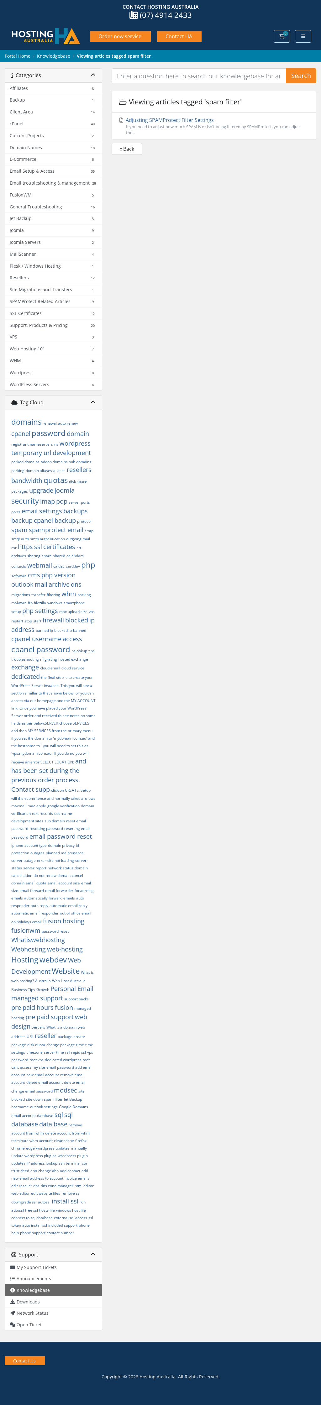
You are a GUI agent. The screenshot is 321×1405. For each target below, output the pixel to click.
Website (66, 971)
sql (59, 1114)
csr (14, 547)
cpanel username (36, 639)
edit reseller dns (25, 1185)
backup (22, 520)
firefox (81, 1140)
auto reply (39, 905)
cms (34, 575)
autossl (44, 1202)
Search (301, 75)
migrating (48, 659)
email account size (64, 883)
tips (91, 650)
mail (41, 584)
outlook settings (44, 1106)
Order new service (119, 36)
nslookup (79, 650)
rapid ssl (78, 1052)
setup (16, 611)
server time (54, 1052)
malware (19, 603)
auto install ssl (34, 1225)
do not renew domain (52, 875)
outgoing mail (78, 539)
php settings (40, 610)
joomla (65, 490)
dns (76, 584)
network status (60, 868)
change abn (48, 1170)
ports (15, 512)
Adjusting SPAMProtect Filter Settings (212, 126)
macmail (18, 806)
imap (47, 501)
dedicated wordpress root (67, 1059)
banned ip (44, 630)
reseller (45, 1035)
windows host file (71, 1210)
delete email (75, 1082)
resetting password (46, 828)
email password (60, 1067)
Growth (42, 989)
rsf (67, 1052)
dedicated (25, 676)
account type (35, 845)
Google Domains (73, 1106)
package (65, 1036)
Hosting (24, 959)
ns (56, 444)
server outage (23, 860)
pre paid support (49, 1017)
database (45, 1115)
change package (60, 1044)
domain (78, 433)
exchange (25, 667)
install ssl (65, 1201)
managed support (37, 998)
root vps (36, 1059)
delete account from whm (67, 1133)
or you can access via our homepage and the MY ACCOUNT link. (53, 700)
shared (59, 555)
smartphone (74, 603)
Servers (38, 1027)
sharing (33, 555)
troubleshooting (25, 659)
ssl (38, 547)
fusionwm (25, 930)
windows (54, 603)
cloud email (50, 668)
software (19, 576)
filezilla (40, 603)
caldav (59, 566)
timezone (34, 1052)
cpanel (20, 433)
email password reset (60, 836)
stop (28, 621)
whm (68, 594)
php (88, 564)
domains (26, 422)
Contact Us (24, 1361)
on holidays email (26, 922)
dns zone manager (57, 1185)
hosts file (47, 1210)
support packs (76, 999)
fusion (64, 1007)
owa (92, 798)
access (72, 639)
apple (41, 806)
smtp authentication (47, 539)
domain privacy (61, 845)
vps (92, 611)
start (37, 621)
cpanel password (40, 649)
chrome (18, 1148)
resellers (79, 469)
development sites (27, 821)
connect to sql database (32, 1217)
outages (37, 853)
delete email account (44, 1082)
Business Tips (23, 989)
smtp (89, 530)
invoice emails (77, 1178)
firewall (53, 620)
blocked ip (63, 630)
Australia (43, 980)
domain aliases (39, 470)
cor (84, 1163)
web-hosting (65, 949)
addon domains (54, 461)
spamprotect (47, 530)
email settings (42, 511)
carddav (73, 566)
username (63, 813)
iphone (17, 845)
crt (78, 547)
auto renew (68, 423)
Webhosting (28, 949)
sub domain (55, 821)
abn (33, 1170)
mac (31, 806)
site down (34, 1099)
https (25, 547)
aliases (59, 470)
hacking (84, 594)
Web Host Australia (69, 980)
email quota (36, 883)
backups (75, 511)
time (80, 1044)
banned (79, 630)
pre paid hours (32, 1007)
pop (61, 501)
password (49, 433)
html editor (84, 1185)
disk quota (36, 1044)
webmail (39, 565)
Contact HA (179, 36)
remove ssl (71, 1193)
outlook (22, 584)
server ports (79, 502)
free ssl (31, 1210)
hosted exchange (73, 659)
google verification (63, 806)
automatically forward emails (49, 898)
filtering (53, 594)
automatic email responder (35, 913)
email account (23, 1115)
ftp (30, 603)
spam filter (53, 1099)
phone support (32, 1232)
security (25, 500)
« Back (126, 148)
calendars (75, 555)
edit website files (45, 1193)
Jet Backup (73, 1099)
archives (18, 555)
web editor (20, 1193)
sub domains (80, 461)
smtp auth (20, 539)
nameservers (41, 444)
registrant (20, 444)
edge (30, 1148)
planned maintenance (65, 853)
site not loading (60, 860)
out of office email (75, 913)
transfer (38, 594)
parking (17, 470)
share (47, 555)
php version (58, 575)
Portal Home (17, 56)
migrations (20, 594)
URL (30, 1036)
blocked (76, 620)
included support (62, 1225)
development (72, 452)
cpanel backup (55, 520)
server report (34, 868)
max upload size (73, 611)
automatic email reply (68, 905)
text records (42, 813)
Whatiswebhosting (38, 940)
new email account (42, 1074)
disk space (78, 481)
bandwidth (26, 480)
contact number (60, 1232)
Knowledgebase (53, 56)
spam (19, 530)
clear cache (64, 1140)
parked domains (25, 461)
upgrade (41, 490)
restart (17, 621)
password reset (55, 931)
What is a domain (61, 1027)
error (41, 860)
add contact (70, 1170)
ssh (62, 1163)
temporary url (31, 452)
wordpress (75, 443)
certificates (59, 547)
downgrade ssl (24, 1202)
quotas (56, 480)
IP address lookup (42, 1163)
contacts (18, 566)
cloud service (72, 668)
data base (53, 1124)
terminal (73, 1163)
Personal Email (71, 988)
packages (19, 491)
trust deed (20, 1170)
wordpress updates (53, 1148)
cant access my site (28, 1067)
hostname (20, 1106)
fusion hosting (63, 921)
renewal (50, 423)
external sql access (70, 1217)
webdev (53, 959)
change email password (32, 1091)
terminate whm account (32, 1140)
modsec (65, 1090)
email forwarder (59, 890)
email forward (31, 890)
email (75, 530)
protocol (84, 521)
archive (59, 584)
